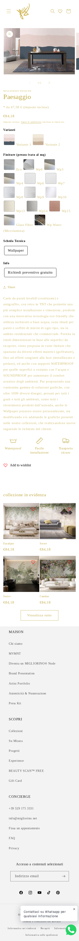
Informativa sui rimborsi (22, 928)
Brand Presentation (22, 673)
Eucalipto (8, 543)
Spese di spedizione (31, 122)
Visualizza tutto (39, 615)
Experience (16, 760)
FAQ (12, 838)
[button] (9, 11)
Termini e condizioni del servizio (41, 921)
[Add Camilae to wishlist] (70, 562)
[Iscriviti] (64, 876)
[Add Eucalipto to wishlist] (33, 509)
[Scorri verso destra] (49, 83)
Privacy (14, 848)
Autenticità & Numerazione (27, 693)
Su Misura (16, 741)
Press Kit (15, 703)
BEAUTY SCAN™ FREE (26, 771)
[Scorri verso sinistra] (30, 83)
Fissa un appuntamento (24, 828)
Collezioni (16, 731)
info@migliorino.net (23, 818)
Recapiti (45, 928)
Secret (43, 543)
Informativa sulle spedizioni (41, 935)
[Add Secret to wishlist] (70, 509)
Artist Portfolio (19, 683)
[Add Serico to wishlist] (33, 562)
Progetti (14, 750)
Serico (7, 596)
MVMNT (15, 653)
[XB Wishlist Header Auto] (60, 11)
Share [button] (11, 287)
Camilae (44, 596)
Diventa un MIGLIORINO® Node (32, 663)
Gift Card (15, 780)
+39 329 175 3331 (21, 808)
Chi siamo (15, 643)
